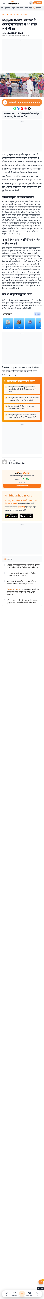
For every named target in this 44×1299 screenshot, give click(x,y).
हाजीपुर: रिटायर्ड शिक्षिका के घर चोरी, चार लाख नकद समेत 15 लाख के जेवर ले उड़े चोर (23, 398)
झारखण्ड (7, 8)
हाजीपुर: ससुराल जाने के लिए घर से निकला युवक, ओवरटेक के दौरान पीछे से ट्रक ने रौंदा (22, 416)
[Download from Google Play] (11, 516)
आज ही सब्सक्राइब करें (22, 486)
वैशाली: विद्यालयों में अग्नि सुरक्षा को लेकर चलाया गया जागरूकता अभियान (21, 407)
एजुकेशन (11, 500)
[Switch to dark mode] (31, 3)
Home (4, 14)
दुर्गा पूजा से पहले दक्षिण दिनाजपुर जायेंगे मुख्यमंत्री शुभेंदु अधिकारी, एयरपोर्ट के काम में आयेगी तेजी (22, 601)
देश (6, 500)
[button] (22, 85)
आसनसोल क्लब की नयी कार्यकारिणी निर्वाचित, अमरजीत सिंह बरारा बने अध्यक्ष (21, 574)
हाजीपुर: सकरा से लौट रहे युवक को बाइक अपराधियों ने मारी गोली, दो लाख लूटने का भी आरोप (22, 389)
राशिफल (14, 503)
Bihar (18, 14)
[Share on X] (29, 108)
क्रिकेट (7, 503)
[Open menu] (4, 3)
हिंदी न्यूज (21, 506)
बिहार (13, 8)
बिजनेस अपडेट (28, 500)
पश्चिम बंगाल (28, 8)
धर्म (36, 500)
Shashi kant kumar (15, 33)
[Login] (22, 1294)
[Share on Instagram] (25, 108)
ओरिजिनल (38, 8)
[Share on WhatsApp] (14, 108)
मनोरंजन (19, 500)
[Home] (13, 3)
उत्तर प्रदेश (20, 8)
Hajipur (25, 14)
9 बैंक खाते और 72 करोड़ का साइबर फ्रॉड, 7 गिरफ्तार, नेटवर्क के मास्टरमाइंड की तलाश (21, 582)
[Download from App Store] (26, 516)
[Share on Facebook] (18, 108)
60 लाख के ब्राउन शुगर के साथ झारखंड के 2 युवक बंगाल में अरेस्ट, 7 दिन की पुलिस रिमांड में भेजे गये (23, 566)
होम (2, 8)
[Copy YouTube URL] (22, 108)
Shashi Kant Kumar (19, 463)
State (11, 14)
